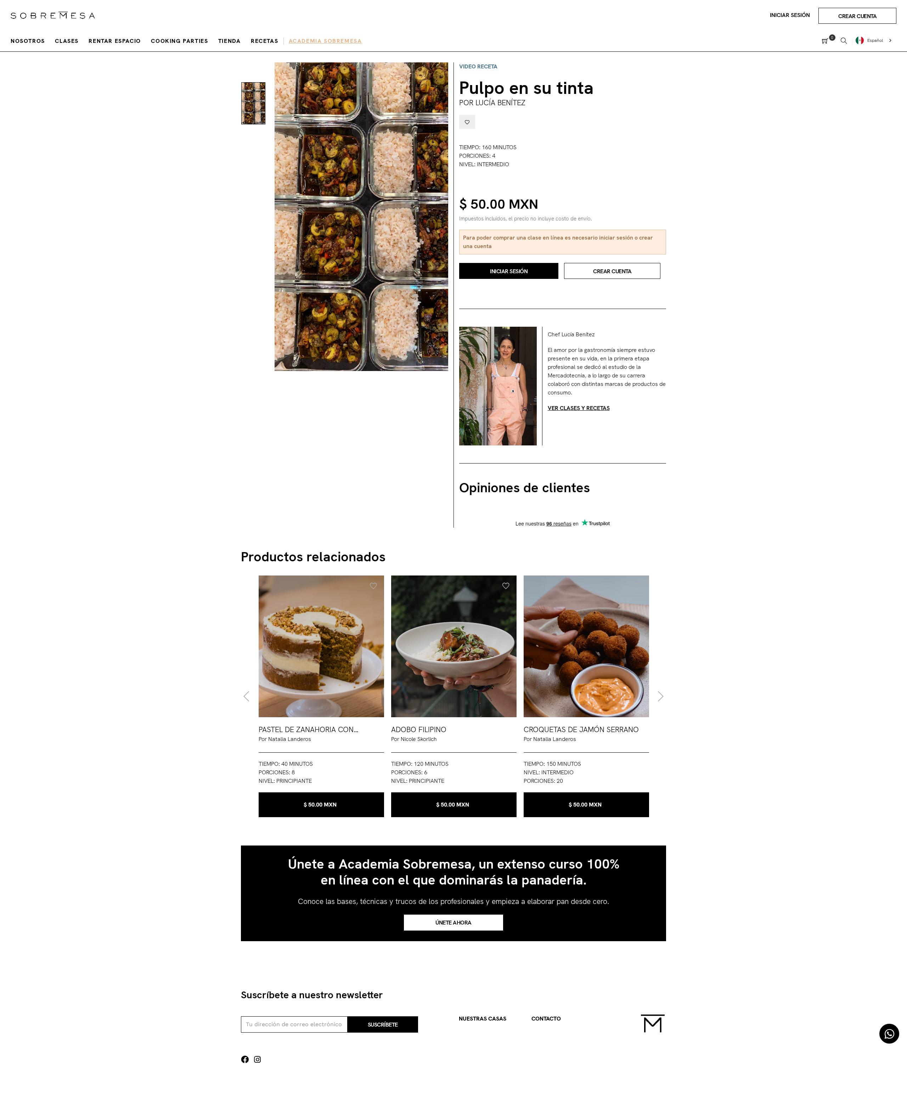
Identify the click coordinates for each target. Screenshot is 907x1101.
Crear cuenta (857, 16)
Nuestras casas (482, 1018)
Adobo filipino (418, 729)
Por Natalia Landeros (285, 739)
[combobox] (874, 40)
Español (875, 40)
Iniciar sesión (790, 15)
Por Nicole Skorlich (414, 739)
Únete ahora (453, 922)
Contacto (546, 1018)
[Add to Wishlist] (467, 122)
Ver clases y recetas (579, 408)
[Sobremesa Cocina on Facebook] (245, 1060)
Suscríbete (383, 1024)
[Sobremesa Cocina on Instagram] (257, 1060)
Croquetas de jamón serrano (581, 729)
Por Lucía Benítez (492, 102)
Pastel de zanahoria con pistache (306, 730)
